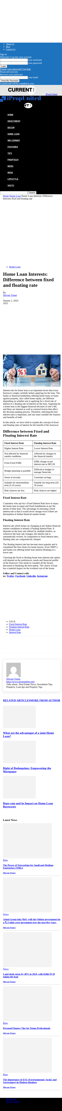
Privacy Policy (13, 1102)
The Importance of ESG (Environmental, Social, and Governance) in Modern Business (30, 1081)
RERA (10, 173)
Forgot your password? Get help (15, 69)
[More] (51, 309)
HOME (10, 115)
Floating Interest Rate (19, 627)
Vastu (11, 185)
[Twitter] (19, 309)
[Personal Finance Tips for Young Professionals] (27, 1020)
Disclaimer (11, 1099)
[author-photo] (13, 676)
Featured (13, 147)
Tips (10, 153)
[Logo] (20, 101)
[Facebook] (8, 309)
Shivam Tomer (10, 295)
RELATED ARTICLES (16, 700)
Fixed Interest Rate (18, 624)
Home (6, 196)
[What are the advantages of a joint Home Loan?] (19, 727)
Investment (14, 121)
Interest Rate (15, 632)
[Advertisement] (31, 232)
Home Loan (13, 134)
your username (35, 60)
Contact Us (10, 49)
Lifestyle (13, 179)
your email (33, 77)
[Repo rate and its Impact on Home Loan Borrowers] (19, 797)
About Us (10, 44)
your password (35, 63)
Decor (11, 128)
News (10, 166)
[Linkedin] (40, 309)
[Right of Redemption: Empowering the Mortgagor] (19, 762)
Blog (8, 47)
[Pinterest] (30, 309)
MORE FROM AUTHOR (45, 700)
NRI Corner (14, 140)
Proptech (13, 160)
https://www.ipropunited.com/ (20, 681)
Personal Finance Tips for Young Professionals (26, 1028)
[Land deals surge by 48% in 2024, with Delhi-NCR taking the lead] (27, 966)
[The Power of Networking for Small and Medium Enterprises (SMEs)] (27, 857)
